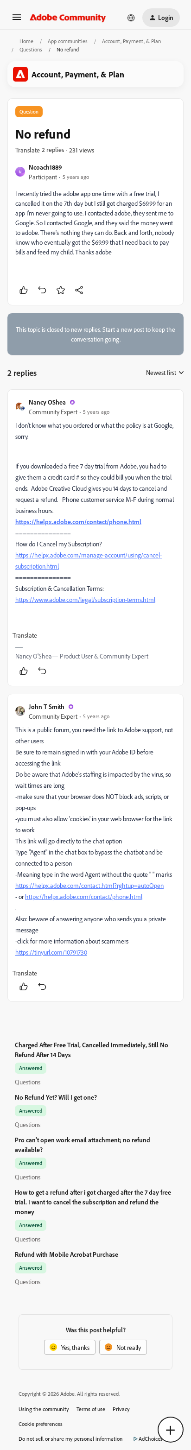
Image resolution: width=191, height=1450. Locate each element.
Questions (30, 49)
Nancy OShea (47, 402)
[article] (95, 537)
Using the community (44, 1409)
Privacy (121, 1409)
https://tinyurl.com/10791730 (51, 952)
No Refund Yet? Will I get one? (56, 1097)
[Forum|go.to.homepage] (68, 17)
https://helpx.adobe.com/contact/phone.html (78, 522)
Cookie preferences (41, 1423)
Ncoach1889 (45, 167)
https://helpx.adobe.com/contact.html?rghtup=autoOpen (89, 885)
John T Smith (46, 706)
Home (26, 41)
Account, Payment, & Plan (131, 41)
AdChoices (151, 1438)
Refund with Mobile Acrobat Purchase (66, 1254)
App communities (68, 41)
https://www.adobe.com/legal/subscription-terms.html (85, 599)
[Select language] (131, 17)
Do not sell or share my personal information (71, 1438)
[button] (16, 20)
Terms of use (90, 1409)
